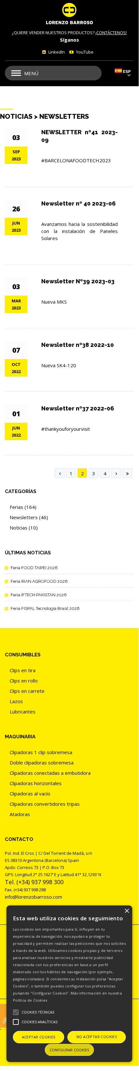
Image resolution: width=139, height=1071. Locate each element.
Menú (31, 73)
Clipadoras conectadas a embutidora (50, 773)
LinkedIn (56, 52)
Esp (127, 71)
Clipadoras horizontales (36, 783)
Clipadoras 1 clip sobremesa (41, 752)
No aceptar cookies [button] (96, 1036)
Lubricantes (22, 711)
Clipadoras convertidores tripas (45, 804)
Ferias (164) (23, 507)
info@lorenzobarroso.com (33, 897)
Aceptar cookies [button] (38, 1037)
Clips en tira (22, 670)
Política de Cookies (30, 1000)
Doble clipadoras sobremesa (42, 762)
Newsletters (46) (29, 517)
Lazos (16, 701)
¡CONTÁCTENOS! (111, 32)
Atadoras (20, 814)
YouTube (84, 52)
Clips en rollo (24, 680)
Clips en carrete (27, 691)
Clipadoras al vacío (30, 793)
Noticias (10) (24, 527)
